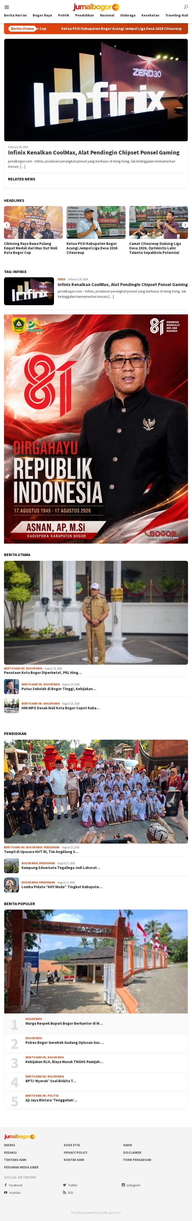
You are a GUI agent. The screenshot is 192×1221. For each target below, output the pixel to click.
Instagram (133, 1185)
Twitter (72, 1185)
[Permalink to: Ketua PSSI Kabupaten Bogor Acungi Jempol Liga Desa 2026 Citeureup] (95, 222)
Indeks (9, 1145)
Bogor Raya (34, 668)
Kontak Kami (74, 1160)
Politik (53, 1095)
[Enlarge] (181, 320)
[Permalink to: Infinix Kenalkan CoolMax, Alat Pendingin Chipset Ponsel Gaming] (96, 90)
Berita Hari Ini (14, 668)
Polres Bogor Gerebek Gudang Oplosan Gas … (65, 1042)
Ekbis (62, 279)
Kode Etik (72, 1145)
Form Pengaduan (137, 1160)
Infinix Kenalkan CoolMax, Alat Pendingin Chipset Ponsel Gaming (94, 152)
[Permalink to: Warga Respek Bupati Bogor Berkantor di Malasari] (96, 961)
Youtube (14, 1193)
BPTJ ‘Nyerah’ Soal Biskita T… (51, 1081)
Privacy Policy (75, 1152)
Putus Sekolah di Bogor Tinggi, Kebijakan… (59, 689)
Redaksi (10, 1152)
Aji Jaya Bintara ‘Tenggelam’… (51, 1100)
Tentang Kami (15, 1160)
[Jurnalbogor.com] (96, 6)
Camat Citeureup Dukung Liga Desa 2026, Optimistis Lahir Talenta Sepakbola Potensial (155, 248)
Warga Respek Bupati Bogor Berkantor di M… (64, 1023)
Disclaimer (132, 1152)
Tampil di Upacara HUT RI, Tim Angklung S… (41, 852)
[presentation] (7, 225)
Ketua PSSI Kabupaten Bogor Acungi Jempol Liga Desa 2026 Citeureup (67, 28)
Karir (127, 1145)
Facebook (15, 1185)
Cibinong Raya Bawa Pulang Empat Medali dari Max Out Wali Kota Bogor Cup (30, 248)
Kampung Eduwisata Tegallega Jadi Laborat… (61, 867)
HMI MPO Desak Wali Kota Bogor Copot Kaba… (61, 708)
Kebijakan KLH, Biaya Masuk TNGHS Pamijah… (64, 1062)
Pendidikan (52, 847)
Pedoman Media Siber (21, 1167)
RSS (70, 1193)
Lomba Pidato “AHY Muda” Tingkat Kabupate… (62, 887)
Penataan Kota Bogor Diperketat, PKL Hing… (43, 672)
